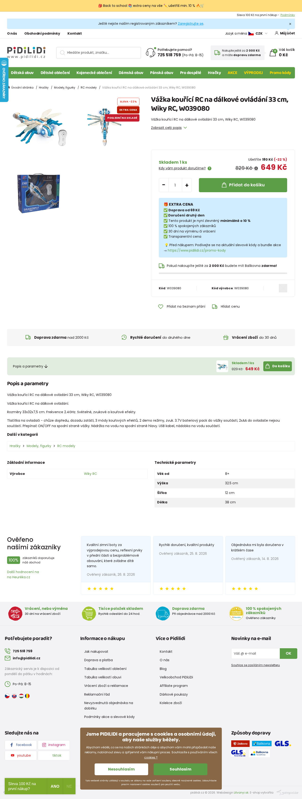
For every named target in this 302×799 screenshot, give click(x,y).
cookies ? (151, 757)
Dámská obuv (131, 72)
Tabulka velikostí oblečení (105, 668)
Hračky (214, 72)
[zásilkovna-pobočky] (241, 744)
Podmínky (288, 15)
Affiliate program (174, 685)
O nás (12, 33)
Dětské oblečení (55, 72)
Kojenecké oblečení (94, 72)
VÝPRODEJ (253, 72)
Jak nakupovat (96, 651)
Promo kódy (280, 72)
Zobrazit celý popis (166, 127)
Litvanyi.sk (241, 793)
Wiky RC (90, 473)
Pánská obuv (161, 72)
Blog (163, 668)
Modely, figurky (64, 88)
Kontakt (74, 33)
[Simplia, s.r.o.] (287, 792)
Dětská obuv (22, 72)
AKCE (232, 72)
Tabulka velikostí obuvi (102, 677)
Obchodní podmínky (42, 33)
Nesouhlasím (121, 769)
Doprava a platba (98, 660)
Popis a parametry (28, 366)
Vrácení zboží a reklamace (106, 685)
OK (288, 653)
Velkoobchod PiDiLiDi (176, 677)
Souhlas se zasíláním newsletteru (255, 665)
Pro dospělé (190, 72)
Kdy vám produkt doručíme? (182, 168)
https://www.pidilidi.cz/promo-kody (197, 250)
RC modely (89, 88)
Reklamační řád (97, 694)
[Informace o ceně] (256, 168)
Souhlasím (180, 769)
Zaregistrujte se (190, 23)
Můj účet (287, 33)
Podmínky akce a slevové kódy (109, 716)
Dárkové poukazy (174, 694)
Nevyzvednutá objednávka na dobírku (108, 705)
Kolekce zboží (171, 703)
